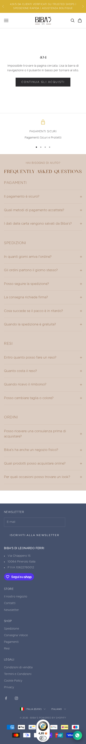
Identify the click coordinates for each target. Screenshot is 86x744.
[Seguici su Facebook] (6, 698)
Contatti (9, 603)
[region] (43, 130)
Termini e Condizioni (17, 674)
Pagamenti (11, 642)
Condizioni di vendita (18, 667)
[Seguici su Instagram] (16, 698)
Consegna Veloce (16, 635)
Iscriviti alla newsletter (34, 535)
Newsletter (11, 610)
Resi (7, 648)
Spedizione (11, 628)
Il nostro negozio (15, 596)
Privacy (9, 687)
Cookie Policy (13, 680)
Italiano (56, 709)
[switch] (43, 738)
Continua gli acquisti (43, 82)
